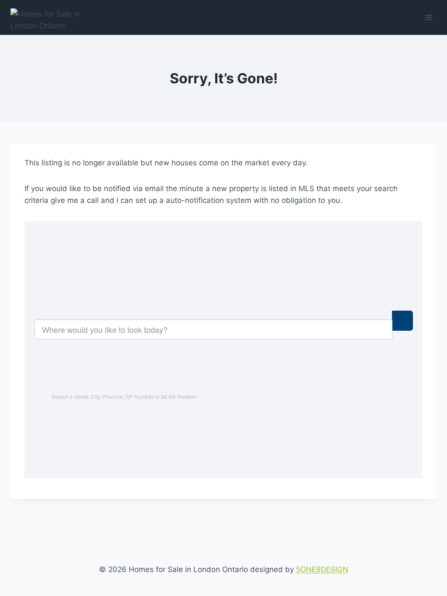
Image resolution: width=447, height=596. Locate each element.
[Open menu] (428, 17)
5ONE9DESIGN (322, 569)
